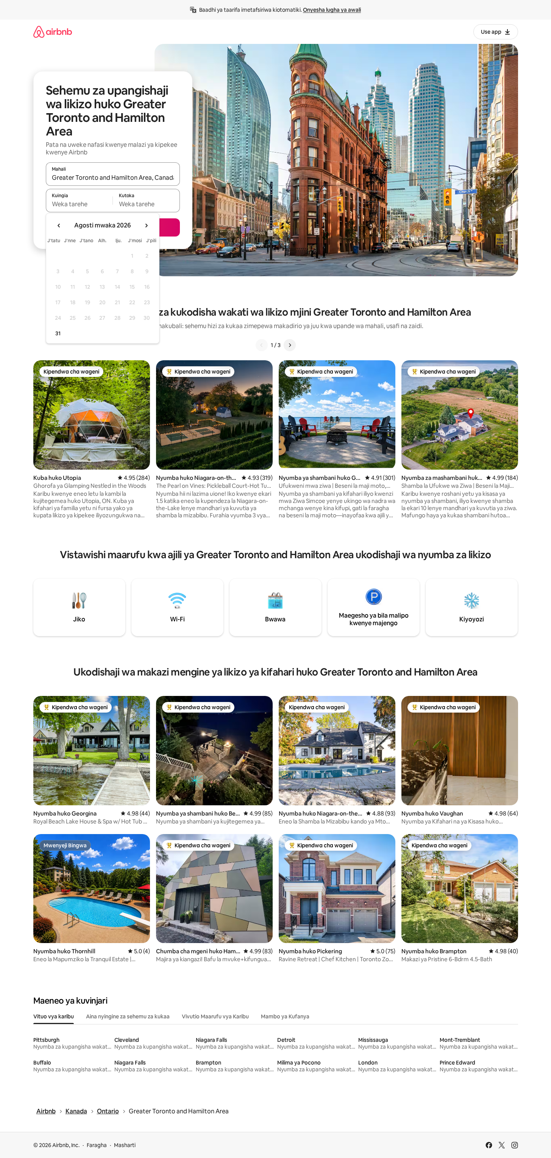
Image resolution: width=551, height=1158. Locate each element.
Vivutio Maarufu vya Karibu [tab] (215, 1016)
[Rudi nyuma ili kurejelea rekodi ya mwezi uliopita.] (59, 225)
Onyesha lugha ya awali (332, 9)
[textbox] (79, 204)
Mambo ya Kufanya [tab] (285, 1016)
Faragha (97, 1145)
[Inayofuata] (290, 345)
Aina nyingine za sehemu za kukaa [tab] (128, 1016)
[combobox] (113, 177)
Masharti (125, 1145)
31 (58, 333)
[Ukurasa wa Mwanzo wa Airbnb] (52, 32)
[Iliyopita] (262, 345)
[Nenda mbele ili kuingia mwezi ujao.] (146, 225)
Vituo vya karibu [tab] (53, 1016)
